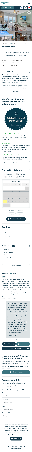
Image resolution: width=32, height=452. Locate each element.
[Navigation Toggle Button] (29, 2)
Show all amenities (16, 265)
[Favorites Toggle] (29, 7)
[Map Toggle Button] (21, 7)
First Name (5, 393)
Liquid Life (22, 446)
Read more (16, 91)
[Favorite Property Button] (29, 12)
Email (3, 406)
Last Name (5, 399)
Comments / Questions (8, 413)
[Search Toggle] (25, 2)
